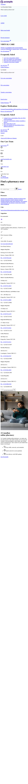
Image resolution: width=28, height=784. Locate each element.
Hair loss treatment (8, 610)
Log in (4, 176)
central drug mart (19, 202)
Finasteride (7, 109)
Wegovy (21, 109)
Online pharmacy (8, 644)
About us (3, 138)
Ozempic (3, 109)
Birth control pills (8, 613)
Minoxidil (12, 109)
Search (19, 189)
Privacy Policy (4, 764)
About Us (6, 717)
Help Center (7, 720)
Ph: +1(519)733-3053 (6, 286)
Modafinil (6, 683)
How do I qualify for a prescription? (12, 59)
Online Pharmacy (5, 67)
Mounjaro (6, 684)
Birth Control (12, 49)
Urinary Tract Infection (21, 49)
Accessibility (7, 723)
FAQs (6, 138)
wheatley (22, 210)
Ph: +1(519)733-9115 (6, 342)
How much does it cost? (10, 123)
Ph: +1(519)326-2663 (6, 370)
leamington (11, 210)
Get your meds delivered (7, 243)
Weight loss (6, 609)
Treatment (3, 4)
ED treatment (7, 611)
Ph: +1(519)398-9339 (6, 384)
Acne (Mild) (6, 49)
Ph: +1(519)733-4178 (6, 314)
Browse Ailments (12, 138)
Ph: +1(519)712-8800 (6, 300)
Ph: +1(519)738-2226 (6, 258)
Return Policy (4, 767)
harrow (2, 210)
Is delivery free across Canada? (11, 62)
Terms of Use (4, 762)
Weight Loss (4, 47)
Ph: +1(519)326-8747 (6, 356)
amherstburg (17, 210)
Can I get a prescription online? (11, 58)
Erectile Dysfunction (15, 47)
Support (3, 133)
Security (3, 759)
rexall (20, 198)
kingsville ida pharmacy (9, 202)
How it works (4, 131)
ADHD (8, 47)
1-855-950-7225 (5, 166)
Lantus (17, 109)
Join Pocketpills (4, 177)
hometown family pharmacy (12, 200)
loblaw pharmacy (14, 198)
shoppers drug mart (5, 198)
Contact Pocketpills (8, 718)
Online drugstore (8, 647)
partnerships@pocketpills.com (8, 537)
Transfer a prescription (9, 646)
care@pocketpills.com (6, 159)
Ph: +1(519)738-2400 (6, 272)
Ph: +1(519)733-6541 (6, 328)
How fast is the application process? (12, 60)
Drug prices (6, 648)
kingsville (6, 210)
